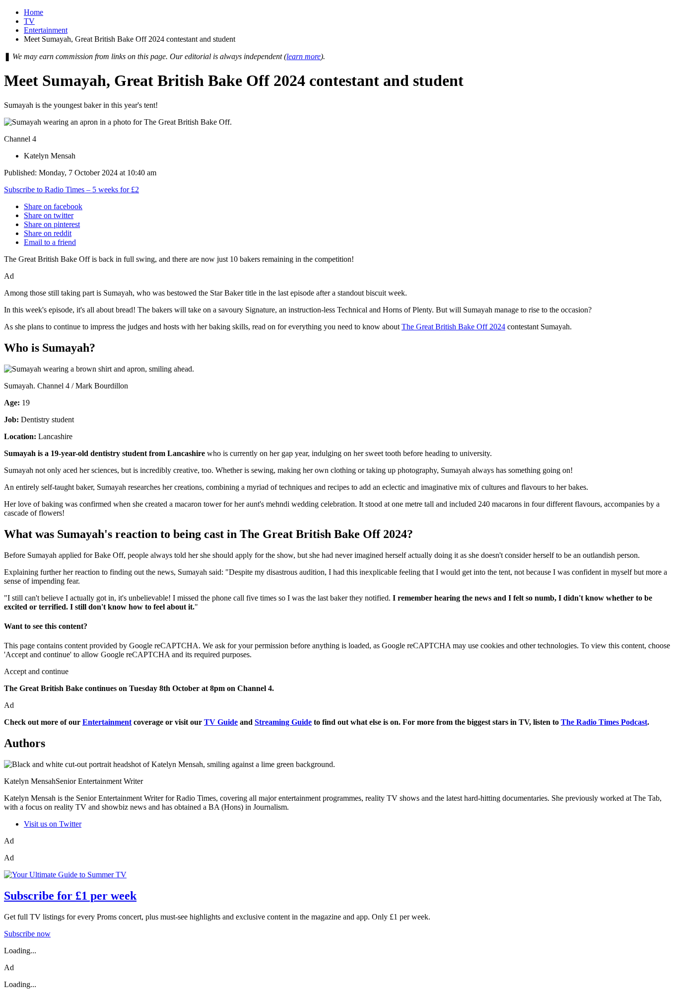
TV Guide (221, 722)
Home (33, 12)
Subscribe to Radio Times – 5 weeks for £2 (71, 189)
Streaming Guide (283, 722)
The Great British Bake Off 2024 (453, 326)
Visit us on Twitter (52, 824)
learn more (303, 56)
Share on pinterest (52, 224)
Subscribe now (27, 933)
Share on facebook (53, 206)
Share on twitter (48, 215)
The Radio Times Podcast (604, 722)
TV (29, 21)
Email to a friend (50, 242)
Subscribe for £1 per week (70, 895)
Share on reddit (47, 233)
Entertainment (46, 30)
